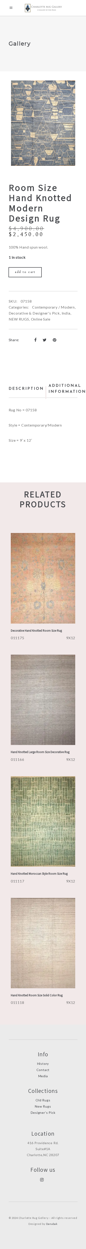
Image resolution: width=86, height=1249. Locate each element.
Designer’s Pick (43, 1112)
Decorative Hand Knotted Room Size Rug (36, 631)
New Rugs (43, 1106)
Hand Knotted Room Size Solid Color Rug (37, 995)
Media (43, 1076)
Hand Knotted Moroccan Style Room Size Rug (39, 874)
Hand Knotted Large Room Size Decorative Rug (40, 752)
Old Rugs (43, 1100)
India (66, 313)
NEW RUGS (19, 319)
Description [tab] (26, 389)
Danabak (52, 1223)
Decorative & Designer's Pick (34, 313)
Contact (43, 1070)
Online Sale (40, 319)
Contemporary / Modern (53, 307)
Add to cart (25, 272)
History (43, 1064)
